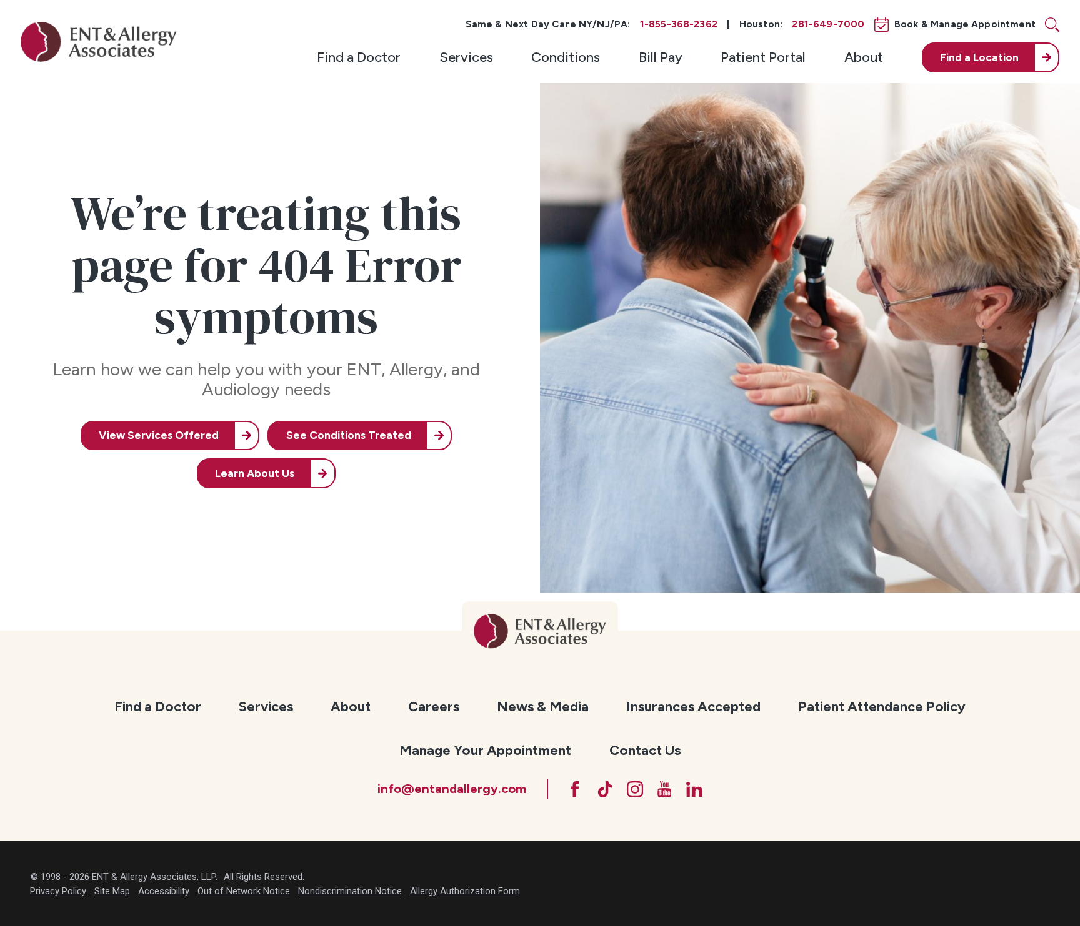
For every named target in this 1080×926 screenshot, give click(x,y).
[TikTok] (605, 789)
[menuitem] (359, 57)
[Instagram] (635, 789)
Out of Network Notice (244, 891)
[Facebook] (575, 789)
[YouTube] (664, 789)
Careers (433, 706)
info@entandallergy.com (452, 788)
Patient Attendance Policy (882, 706)
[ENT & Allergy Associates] (99, 41)
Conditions (565, 57)
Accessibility (163, 891)
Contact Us (645, 750)
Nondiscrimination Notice (350, 891)
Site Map (112, 891)
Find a (979, 57)
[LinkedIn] (694, 789)
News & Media (543, 706)
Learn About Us (254, 473)
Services (466, 57)
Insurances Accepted (693, 706)
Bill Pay (660, 57)
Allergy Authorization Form (465, 891)
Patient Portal (763, 57)
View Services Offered (159, 435)
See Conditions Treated (348, 435)
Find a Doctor (359, 57)
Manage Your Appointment (485, 750)
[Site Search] (1052, 24)
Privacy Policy (58, 891)
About (863, 57)
